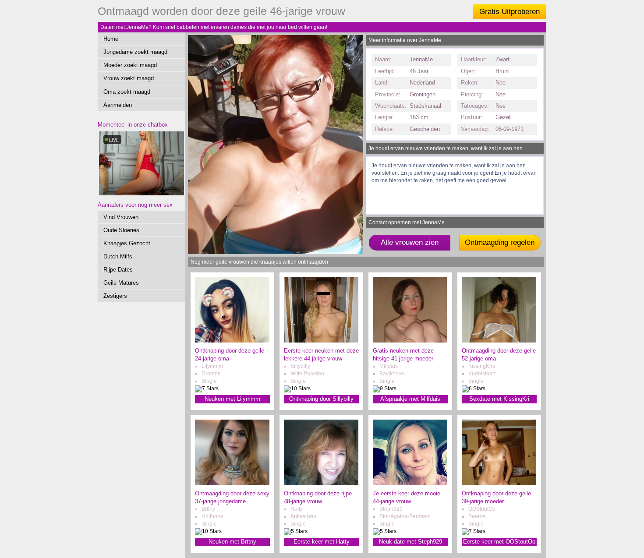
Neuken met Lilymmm (232, 399)
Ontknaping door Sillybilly (321, 399)
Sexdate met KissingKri (499, 399)
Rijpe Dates (118, 269)
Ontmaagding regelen (499, 242)
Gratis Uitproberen (509, 11)
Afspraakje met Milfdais (410, 399)
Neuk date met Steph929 (410, 541)
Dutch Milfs (117, 256)
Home (110, 38)
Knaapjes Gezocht (126, 243)
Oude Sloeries (121, 230)
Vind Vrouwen (120, 217)
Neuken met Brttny (232, 541)
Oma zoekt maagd (126, 91)
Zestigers (115, 296)
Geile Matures (121, 282)
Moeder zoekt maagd (130, 65)
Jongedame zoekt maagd (135, 52)
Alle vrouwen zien (410, 242)
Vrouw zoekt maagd (128, 78)
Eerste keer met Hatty (322, 541)
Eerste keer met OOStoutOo (499, 541)
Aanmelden (117, 105)
